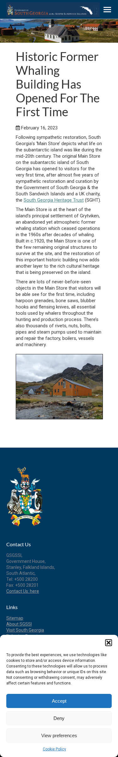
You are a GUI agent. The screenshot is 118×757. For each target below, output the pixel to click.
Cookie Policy (54, 749)
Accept (59, 701)
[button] (108, 643)
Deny (59, 718)
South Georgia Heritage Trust (54, 200)
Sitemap (14, 618)
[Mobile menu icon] (107, 9)
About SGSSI (19, 624)
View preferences (59, 735)
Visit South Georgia (25, 630)
